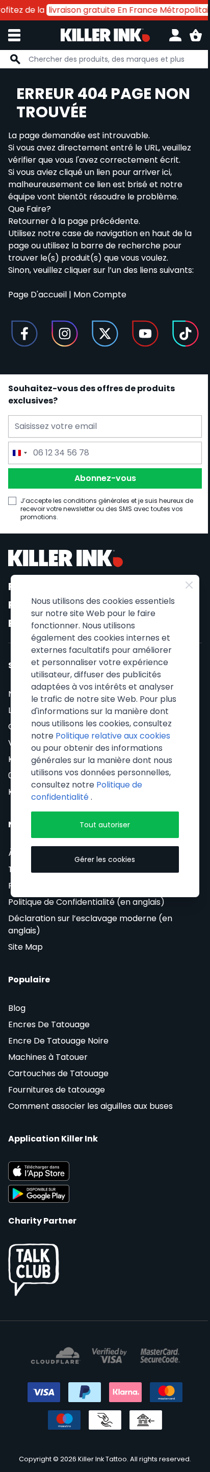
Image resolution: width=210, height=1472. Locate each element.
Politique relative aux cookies (113, 736)
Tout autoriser (105, 825)
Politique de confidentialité (86, 791)
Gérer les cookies (104, 859)
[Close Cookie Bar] (189, 585)
